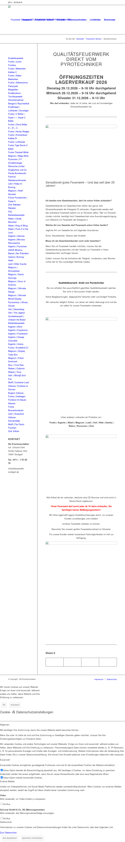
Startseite (27, 19)
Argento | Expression (18, 330)
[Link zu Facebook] (114, 2)
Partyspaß (13, 86)
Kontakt (61, 19)
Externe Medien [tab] (7, 781)
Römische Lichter (16, 166)
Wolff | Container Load (18, 382)
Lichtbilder (95, 19)
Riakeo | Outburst (16, 368)
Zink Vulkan (13, 431)
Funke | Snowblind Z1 (18, 347)
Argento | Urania (15, 344)
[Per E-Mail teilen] (108, 662)
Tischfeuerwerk (15, 96)
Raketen (12, 207)
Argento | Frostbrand (17, 333)
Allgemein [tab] (4, 724)
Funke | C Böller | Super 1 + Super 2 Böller (16, 117)
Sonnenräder (14, 420)
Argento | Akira (15, 326)
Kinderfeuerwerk (15, 58)
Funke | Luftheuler (16, 141)
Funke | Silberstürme (18, 82)
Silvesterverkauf (15, 99)
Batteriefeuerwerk (16, 323)
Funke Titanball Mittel (18, 152)
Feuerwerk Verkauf (44, 19)
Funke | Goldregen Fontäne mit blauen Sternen (17, 400)
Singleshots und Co (17, 169)
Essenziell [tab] (5, 759)
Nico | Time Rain (16, 364)
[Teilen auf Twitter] (72, 662)
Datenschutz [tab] (6, 821)
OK (4, 704)
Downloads (109, 19)
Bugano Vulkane (15, 392)
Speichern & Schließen (32, 837)
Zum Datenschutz (8, 832)
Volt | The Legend (16, 312)
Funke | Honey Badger (18, 131)
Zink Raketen (14, 204)
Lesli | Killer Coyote (17, 263)
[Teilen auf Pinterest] (90, 662)
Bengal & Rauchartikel (18, 103)
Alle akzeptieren (10, 837)
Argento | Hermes (16, 235)
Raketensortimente (17, 180)
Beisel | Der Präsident (18, 253)
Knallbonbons (14, 93)
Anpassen (15, 704)
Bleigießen (13, 89)
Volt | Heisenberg (16, 309)
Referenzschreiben (77, 19)
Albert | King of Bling (18, 225)
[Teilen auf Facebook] (54, 662)
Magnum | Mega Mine (18, 155)
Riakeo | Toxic (14, 371)
